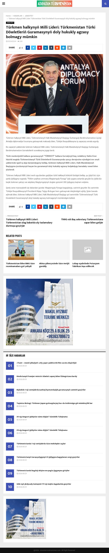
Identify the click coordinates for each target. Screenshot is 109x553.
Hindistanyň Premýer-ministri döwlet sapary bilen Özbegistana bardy (47, 376)
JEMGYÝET (10, 22)
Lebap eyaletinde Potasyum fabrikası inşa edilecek (85, 265)
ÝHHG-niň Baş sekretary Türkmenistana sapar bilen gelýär (82, 221)
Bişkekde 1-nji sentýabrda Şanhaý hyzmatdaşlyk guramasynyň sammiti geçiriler (51, 389)
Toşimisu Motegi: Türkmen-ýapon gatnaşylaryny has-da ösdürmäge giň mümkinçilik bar (55, 403)
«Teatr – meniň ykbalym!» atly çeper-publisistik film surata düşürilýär (47, 362)
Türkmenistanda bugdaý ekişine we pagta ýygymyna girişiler (43, 470)
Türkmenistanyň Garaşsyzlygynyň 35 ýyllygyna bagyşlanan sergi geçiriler (48, 457)
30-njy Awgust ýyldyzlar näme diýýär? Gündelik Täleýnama (42, 416)
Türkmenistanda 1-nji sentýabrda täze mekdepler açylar (41, 443)
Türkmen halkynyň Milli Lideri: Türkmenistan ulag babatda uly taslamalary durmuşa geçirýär (29, 223)
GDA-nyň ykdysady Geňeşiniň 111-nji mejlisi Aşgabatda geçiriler (44, 484)
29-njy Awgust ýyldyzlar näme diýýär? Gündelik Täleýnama (42, 430)
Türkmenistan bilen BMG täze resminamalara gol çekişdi (20, 265)
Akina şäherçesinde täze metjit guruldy (54, 265)
